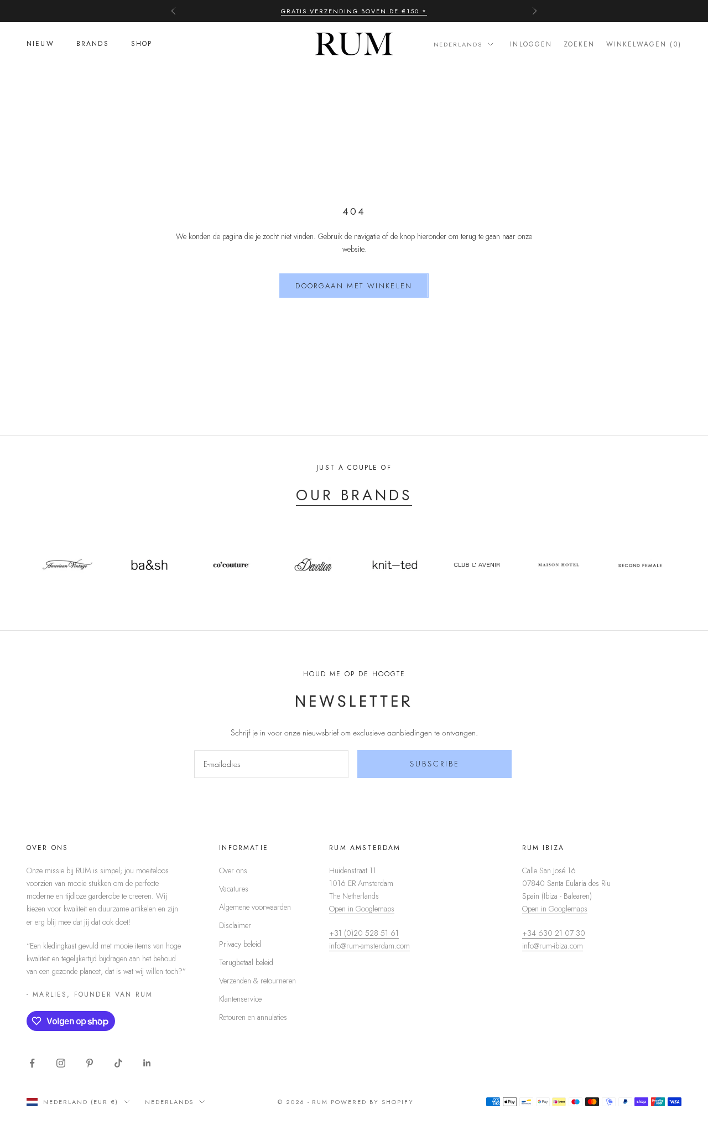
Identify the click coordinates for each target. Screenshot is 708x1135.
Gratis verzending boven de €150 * (353, 11)
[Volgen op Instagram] (60, 1063)
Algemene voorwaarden (255, 907)
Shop (142, 44)
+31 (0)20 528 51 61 (364, 933)
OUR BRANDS (354, 495)
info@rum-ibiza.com (552, 945)
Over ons (233, 870)
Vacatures (233, 888)
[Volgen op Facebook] (32, 1063)
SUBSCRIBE (435, 764)
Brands (92, 44)
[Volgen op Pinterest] (89, 1063)
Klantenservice (240, 998)
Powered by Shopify (372, 1101)
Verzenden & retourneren (257, 980)
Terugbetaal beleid (246, 962)
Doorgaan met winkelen (353, 286)
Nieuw (40, 44)
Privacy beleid (240, 944)
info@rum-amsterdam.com (369, 945)
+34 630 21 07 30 (553, 933)
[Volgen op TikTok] (118, 1063)
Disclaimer (235, 925)
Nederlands (458, 44)
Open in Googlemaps (361, 908)
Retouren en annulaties (253, 1017)
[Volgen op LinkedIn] (147, 1063)
